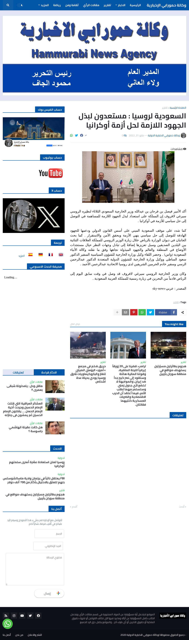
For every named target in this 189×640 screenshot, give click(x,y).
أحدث (181, 507)
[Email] (125, 312)
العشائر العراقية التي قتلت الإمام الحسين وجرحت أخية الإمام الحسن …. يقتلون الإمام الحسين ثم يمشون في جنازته (23, 409)
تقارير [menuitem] (107, 5)
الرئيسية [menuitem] (135, 5)
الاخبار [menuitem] (121, 5)
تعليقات (18, 372)
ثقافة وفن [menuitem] (72, 5)
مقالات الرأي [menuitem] (91, 5)
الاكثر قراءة (49, 372)
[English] (60, 255)
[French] (49, 255)
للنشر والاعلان (35, 634)
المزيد (21, 255)
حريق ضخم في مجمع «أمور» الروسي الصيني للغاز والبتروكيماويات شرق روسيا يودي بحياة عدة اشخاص (88, 373)
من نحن (19, 634)
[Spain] (29, 255)
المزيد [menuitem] (45, 5)
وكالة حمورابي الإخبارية (166, 5)
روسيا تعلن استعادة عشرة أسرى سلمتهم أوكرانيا (37, 464)
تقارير (164, 107)
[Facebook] (81, 135)
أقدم (74, 507)
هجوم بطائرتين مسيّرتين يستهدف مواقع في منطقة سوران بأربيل (170, 370)
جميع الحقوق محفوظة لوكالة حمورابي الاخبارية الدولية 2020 (152, 634)
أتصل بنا (7, 634)
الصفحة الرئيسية (178, 107)
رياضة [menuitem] (57, 5)
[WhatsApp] (71, 135)
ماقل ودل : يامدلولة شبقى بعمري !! (25, 388)
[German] (39, 255)
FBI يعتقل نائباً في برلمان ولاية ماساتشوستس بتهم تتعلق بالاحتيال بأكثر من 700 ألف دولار (34, 480)
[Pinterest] (134, 312)
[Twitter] (76, 135)
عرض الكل (75, 324)
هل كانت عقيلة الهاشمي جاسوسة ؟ (26, 429)
